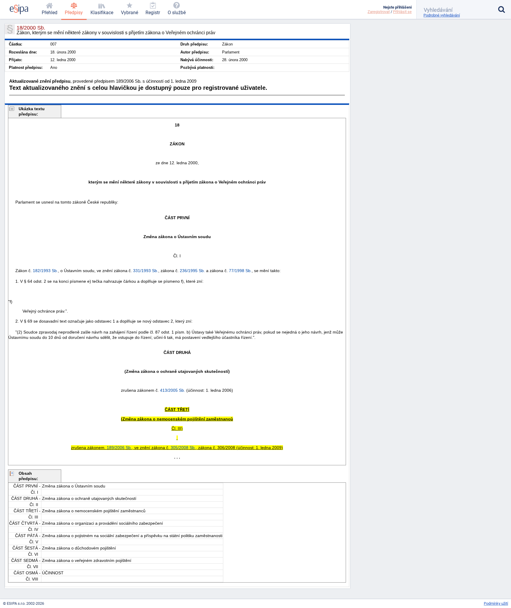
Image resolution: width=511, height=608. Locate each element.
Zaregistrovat (379, 11)
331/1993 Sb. (145, 270)
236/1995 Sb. (192, 270)
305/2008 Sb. (183, 447)
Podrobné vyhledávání (441, 15)
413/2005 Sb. (172, 390)
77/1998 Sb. (240, 270)
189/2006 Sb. (119, 447)
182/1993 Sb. (45, 270)
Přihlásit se (402, 11)
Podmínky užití (496, 603)
